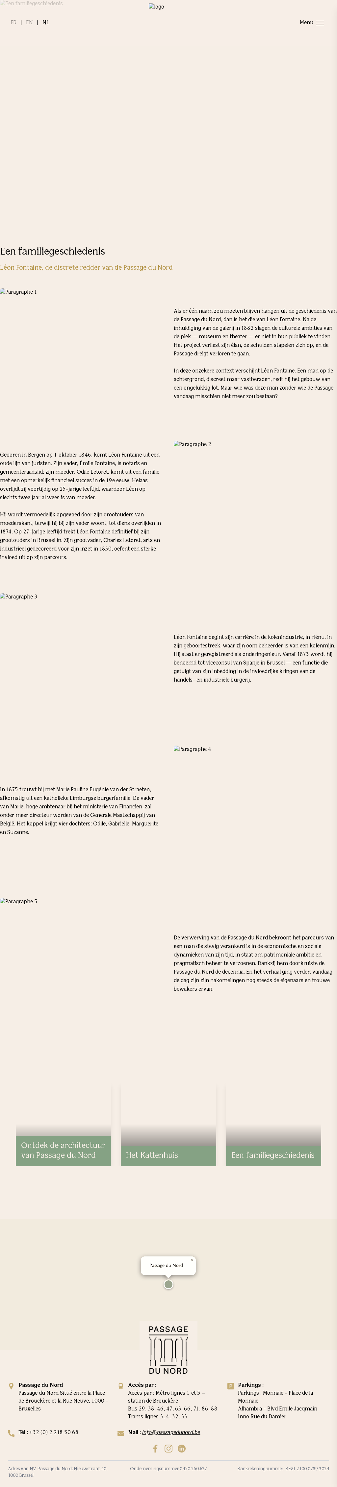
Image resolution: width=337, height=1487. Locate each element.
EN (29, 22)
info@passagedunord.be (171, 1432)
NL (45, 22)
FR (13, 22)
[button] (168, 1284)
